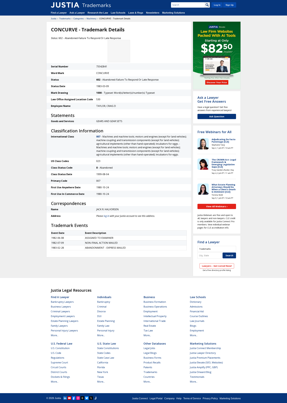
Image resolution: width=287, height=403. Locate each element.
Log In (217, 5)
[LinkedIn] (65, 398)
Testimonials (197, 376)
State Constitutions (108, 348)
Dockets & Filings (60, 376)
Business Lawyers (61, 306)
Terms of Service (192, 398)
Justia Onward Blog (200, 372)
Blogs (193, 325)
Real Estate (150, 325)
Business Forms (152, 357)
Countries (149, 376)
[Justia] (65, 5)
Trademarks (65, 18)
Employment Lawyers (63, 316)
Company (169, 398)
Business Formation (155, 301)
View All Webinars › (217, 206)
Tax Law (148, 330)
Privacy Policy (210, 398)
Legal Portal (156, 398)
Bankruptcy (103, 301)
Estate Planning (106, 321)
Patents (148, 367)
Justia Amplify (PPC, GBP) (204, 367)
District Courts (59, 372)
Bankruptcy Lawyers (62, 301)
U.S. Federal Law (61, 343)
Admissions (196, 306)
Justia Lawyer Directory (203, 353)
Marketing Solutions (173, 13)
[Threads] (82, 398)
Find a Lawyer (59, 13)
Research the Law (98, 13)
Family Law (103, 325)
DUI (99, 316)
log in (106, 216)
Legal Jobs (149, 348)
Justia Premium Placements (205, 357)
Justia (53, 18)
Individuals (104, 297)
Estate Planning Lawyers (64, 321)
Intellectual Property (155, 316)
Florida (101, 367)
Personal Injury (105, 330)
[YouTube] (69, 398)
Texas (100, 376)
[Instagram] (78, 398)
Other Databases (155, 343)
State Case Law (105, 357)
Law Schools (118, 13)
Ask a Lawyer (77, 13)
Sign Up (230, 5)
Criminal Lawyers (60, 311)
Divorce (101, 311)
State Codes (103, 353)
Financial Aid (197, 311)
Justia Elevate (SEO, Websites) (206, 362)
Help (178, 398)
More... (54, 335)
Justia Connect (140, 398)
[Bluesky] (86, 398)
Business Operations (155, 306)
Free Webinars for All (214, 132)
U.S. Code (56, 353)
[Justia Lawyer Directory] (95, 398)
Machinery (91, 18)
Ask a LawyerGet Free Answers (211, 99)
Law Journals (197, 321)
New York (102, 372)
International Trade (155, 321)
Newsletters (152, 13)
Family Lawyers (59, 325)
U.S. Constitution (60, 348)
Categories (78, 18)
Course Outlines (199, 316)
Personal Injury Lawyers (64, 330)
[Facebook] (73, 398)
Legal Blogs (150, 353)
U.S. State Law (106, 343)
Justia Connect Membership (205, 348)
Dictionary (195, 301)
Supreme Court (59, 362)
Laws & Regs (135, 13)
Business (149, 297)
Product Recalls (152, 362)
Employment (151, 311)
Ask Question (216, 116)
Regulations (57, 357)
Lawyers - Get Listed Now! (217, 265)
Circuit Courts (58, 367)
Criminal (101, 306)
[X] (91, 398)
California (102, 362)
